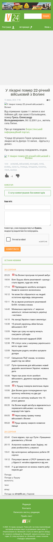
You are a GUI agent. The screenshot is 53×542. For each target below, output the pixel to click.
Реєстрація (6, 27)
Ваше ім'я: (8, 201)
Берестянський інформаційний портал (23, 130)
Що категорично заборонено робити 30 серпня (30, 453)
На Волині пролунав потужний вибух (32, 275)
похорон (42, 167)
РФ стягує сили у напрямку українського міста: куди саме (31, 344)
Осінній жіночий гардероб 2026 (27, 338)
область (15, 167)
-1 (12, 176)
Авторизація (24, 27)
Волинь (7, 167)
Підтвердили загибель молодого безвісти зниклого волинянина (29, 288)
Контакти (26, 508)
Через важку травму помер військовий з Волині (26, 417)
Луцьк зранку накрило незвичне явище (28, 424)
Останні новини (12, 260)
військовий (24, 164)
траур (6, 170)
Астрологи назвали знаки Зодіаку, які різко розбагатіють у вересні (29, 446)
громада (23, 167)
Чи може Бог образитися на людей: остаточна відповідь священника (29, 296)
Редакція (26, 504)
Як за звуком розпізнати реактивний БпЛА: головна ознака (29, 303)
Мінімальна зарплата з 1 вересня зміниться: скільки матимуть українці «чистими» (29, 311)
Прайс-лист (26, 515)
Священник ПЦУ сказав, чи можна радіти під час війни (28, 359)
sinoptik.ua (20, 493)
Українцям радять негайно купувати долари (29, 352)
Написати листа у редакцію (26, 512)
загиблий (14, 164)
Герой (41, 164)
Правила (38, 228)
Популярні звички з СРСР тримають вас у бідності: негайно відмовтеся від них (31, 461)
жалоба (13, 170)
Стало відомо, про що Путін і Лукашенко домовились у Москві (31, 439)
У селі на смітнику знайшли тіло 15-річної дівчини (29, 399)
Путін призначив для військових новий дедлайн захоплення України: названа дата (30, 368)
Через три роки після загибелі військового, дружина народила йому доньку (29, 378)
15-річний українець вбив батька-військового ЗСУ (28, 325)
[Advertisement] (26, 58)
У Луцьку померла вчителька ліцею (32, 385)
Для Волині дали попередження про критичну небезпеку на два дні (29, 392)
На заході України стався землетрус (29, 319)
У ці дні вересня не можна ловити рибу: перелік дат (31, 468)
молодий (34, 164)
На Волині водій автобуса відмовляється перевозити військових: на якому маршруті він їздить (31, 408)
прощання (33, 167)
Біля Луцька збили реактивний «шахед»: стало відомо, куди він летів (31, 281)
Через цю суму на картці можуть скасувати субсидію (27, 333)
